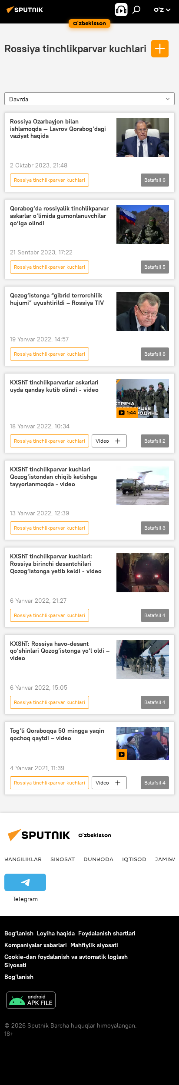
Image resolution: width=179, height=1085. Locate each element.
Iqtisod (134, 859)
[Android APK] (30, 1001)
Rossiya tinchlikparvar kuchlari (75, 48)
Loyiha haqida (56, 933)
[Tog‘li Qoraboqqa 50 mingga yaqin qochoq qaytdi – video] (142, 743)
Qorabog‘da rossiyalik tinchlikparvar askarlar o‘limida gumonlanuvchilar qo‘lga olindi (59, 216)
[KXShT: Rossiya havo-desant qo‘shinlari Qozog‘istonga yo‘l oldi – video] (142, 659)
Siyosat (62, 859)
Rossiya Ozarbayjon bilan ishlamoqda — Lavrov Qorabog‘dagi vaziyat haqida (58, 129)
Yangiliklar (23, 859)
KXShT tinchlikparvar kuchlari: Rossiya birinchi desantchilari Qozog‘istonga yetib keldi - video (56, 564)
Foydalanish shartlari (107, 933)
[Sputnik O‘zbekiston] (26, 13)
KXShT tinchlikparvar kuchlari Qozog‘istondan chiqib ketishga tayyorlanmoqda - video (53, 477)
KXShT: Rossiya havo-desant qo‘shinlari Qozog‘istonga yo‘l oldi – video (59, 651)
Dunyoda (98, 859)
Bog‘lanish (18, 933)
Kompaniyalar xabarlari (35, 945)
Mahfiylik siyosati (94, 945)
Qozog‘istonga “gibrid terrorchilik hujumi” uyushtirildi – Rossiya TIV (57, 299)
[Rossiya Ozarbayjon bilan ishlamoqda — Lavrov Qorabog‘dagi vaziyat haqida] (142, 137)
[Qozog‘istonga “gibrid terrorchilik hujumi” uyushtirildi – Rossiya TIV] (142, 311)
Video (102, 440)
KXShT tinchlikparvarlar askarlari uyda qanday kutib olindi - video (54, 386)
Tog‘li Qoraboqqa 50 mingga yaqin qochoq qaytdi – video (57, 734)
